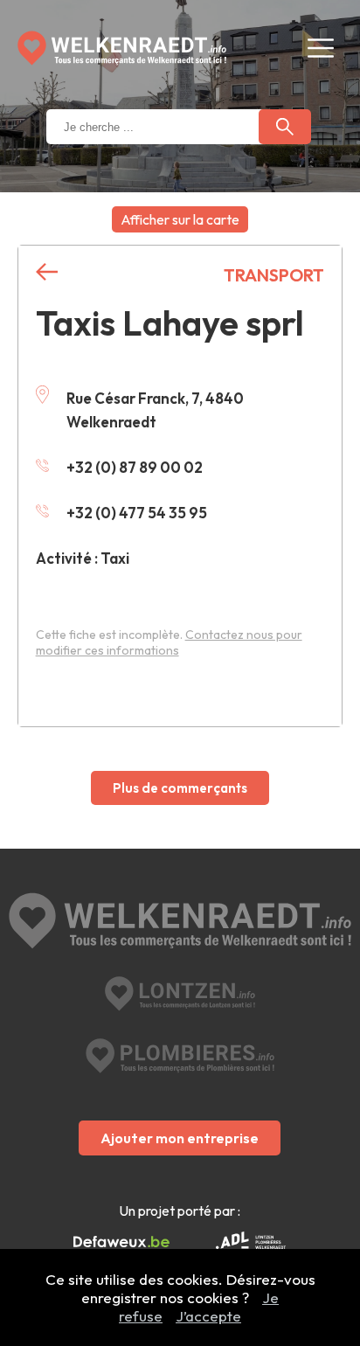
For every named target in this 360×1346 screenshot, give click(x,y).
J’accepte (208, 1316)
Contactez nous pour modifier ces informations (169, 642)
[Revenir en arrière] (47, 272)
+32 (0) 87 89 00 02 (134, 467)
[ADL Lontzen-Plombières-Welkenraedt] (251, 1242)
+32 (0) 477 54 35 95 (136, 512)
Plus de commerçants (180, 788)
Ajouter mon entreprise (179, 1138)
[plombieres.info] (180, 1055)
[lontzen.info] (180, 993)
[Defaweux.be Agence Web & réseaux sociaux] (121, 1242)
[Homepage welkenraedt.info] (121, 48)
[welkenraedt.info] (179, 922)
